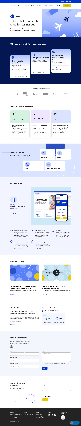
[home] (14, 6)
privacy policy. (47, 365)
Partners (62, 1)
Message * (44, 351)
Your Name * (45, 382)
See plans (14, 213)
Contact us (66, 5)
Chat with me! (76, 422)
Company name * (14, 357)
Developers (68, 1)
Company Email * (14, 363)
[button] (33, 6)
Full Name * (13, 351)
